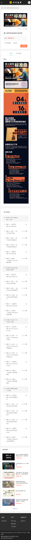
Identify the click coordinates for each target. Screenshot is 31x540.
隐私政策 (13, 523)
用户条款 (13, 521)
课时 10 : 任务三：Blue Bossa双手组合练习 (11, 297)
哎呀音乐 (13, 536)
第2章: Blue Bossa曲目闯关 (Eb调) (11, 268)
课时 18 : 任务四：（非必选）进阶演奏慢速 (11, 372)
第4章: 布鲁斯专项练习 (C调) (11, 389)
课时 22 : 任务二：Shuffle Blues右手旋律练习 (12, 412)
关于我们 (13, 526)
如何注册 (3, 521)
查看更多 (14, 508)
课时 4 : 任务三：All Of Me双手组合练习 (11, 246)
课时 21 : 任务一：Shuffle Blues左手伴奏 (12, 405)
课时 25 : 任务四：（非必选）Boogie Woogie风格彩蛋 (12, 439)
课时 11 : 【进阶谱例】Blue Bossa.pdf (11, 304)
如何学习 (23, 521)
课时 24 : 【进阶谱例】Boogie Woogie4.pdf (11, 430)
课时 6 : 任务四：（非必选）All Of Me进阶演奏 (11, 260)
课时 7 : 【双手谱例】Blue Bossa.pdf (11, 275)
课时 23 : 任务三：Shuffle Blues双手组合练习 (12, 421)
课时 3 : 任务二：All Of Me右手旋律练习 (11, 239)
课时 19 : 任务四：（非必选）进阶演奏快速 (11, 381)
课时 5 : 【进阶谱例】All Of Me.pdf (11, 252)
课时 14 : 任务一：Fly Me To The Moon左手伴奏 (12, 337)
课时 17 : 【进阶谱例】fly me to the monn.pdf (12, 363)
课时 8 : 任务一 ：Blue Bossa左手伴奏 (12, 282)
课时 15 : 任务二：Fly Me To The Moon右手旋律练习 (12, 346)
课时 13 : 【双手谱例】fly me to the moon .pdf (12, 328)
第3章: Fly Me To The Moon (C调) (11, 321)
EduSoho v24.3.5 (13, 532)
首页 (2, 8)
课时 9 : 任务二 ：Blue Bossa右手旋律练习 (12, 289)
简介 (11, 53)
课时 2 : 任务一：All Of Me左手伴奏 (11, 232)
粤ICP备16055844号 (7, 538)
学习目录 (18, 53)
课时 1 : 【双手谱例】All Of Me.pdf (11, 225)
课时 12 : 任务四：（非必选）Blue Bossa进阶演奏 (12, 312)
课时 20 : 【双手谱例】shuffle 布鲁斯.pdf (12, 397)
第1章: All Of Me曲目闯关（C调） (12, 218)
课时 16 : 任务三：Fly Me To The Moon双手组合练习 (12, 355)
